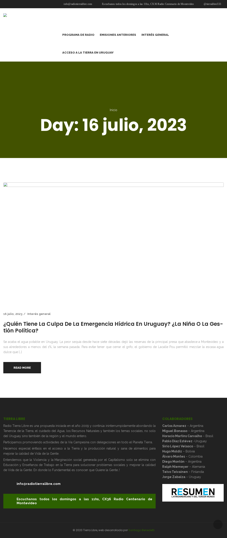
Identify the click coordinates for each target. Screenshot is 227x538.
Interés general (39, 314)
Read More (22, 367)
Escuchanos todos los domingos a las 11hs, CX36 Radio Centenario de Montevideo (147, 4)
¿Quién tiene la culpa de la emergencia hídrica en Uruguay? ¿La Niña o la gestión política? (113, 327)
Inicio (113, 110)
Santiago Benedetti (141, 530)
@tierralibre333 (212, 4)
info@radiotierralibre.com (77, 4)
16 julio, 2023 (13, 314)
